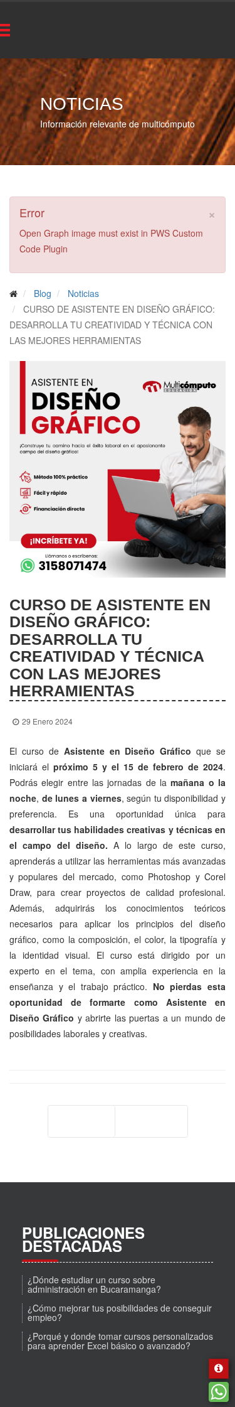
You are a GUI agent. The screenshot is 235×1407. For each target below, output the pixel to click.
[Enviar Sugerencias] (219, 1369)
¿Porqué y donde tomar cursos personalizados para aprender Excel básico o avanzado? (120, 1341)
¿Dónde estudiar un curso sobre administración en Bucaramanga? (94, 1284)
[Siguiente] (151, 1121)
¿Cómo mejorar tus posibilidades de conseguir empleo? (120, 1312)
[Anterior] (81, 1121)
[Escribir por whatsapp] (219, 1392)
